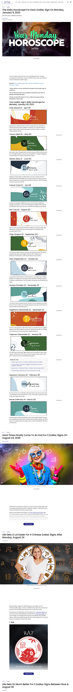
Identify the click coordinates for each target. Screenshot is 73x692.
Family (30, 2)
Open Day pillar (40, 614)
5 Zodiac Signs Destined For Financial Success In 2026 (25, 370)
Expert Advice (61, 2)
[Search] (68, 2)
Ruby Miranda (5, 441)
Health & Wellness (46, 2)
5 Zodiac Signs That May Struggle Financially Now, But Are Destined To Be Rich (26, 365)
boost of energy (41, 612)
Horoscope (24, 2)
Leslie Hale (4, 690)
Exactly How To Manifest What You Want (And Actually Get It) (27, 368)
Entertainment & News (37, 2)
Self (28, 2)
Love (16, 2)
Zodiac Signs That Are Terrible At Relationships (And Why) (26, 362)
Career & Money (54, 2)
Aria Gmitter (5, 18)
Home (3, 7)
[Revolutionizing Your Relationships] (7, 2)
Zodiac (19, 2)
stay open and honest (36, 512)
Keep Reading (28, 524)
